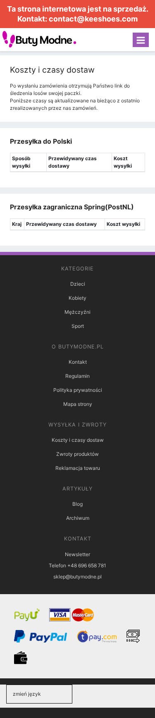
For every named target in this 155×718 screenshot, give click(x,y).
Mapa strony (77, 404)
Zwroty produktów (77, 454)
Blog (77, 504)
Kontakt (78, 362)
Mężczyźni (77, 312)
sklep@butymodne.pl (77, 576)
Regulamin (77, 376)
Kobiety (77, 298)
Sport (78, 326)
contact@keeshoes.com (93, 18)
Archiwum (77, 518)
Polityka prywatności (77, 390)
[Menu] (141, 40)
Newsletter (77, 554)
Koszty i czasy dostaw (78, 440)
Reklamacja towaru (77, 468)
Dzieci (77, 284)
